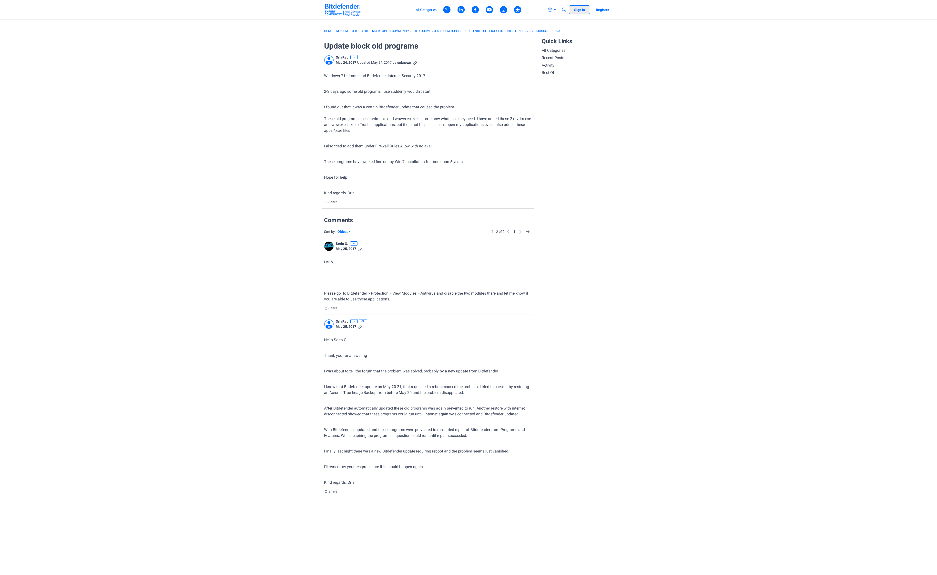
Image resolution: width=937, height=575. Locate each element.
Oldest (342, 232)
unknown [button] (404, 62)
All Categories (553, 50)
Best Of (548, 72)
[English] (343, 9)
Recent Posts (553, 57)
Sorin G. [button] (342, 244)
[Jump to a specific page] (528, 232)
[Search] (564, 9)
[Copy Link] (415, 62)
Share (330, 202)
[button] (329, 60)
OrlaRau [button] (342, 57)
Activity (548, 65)
